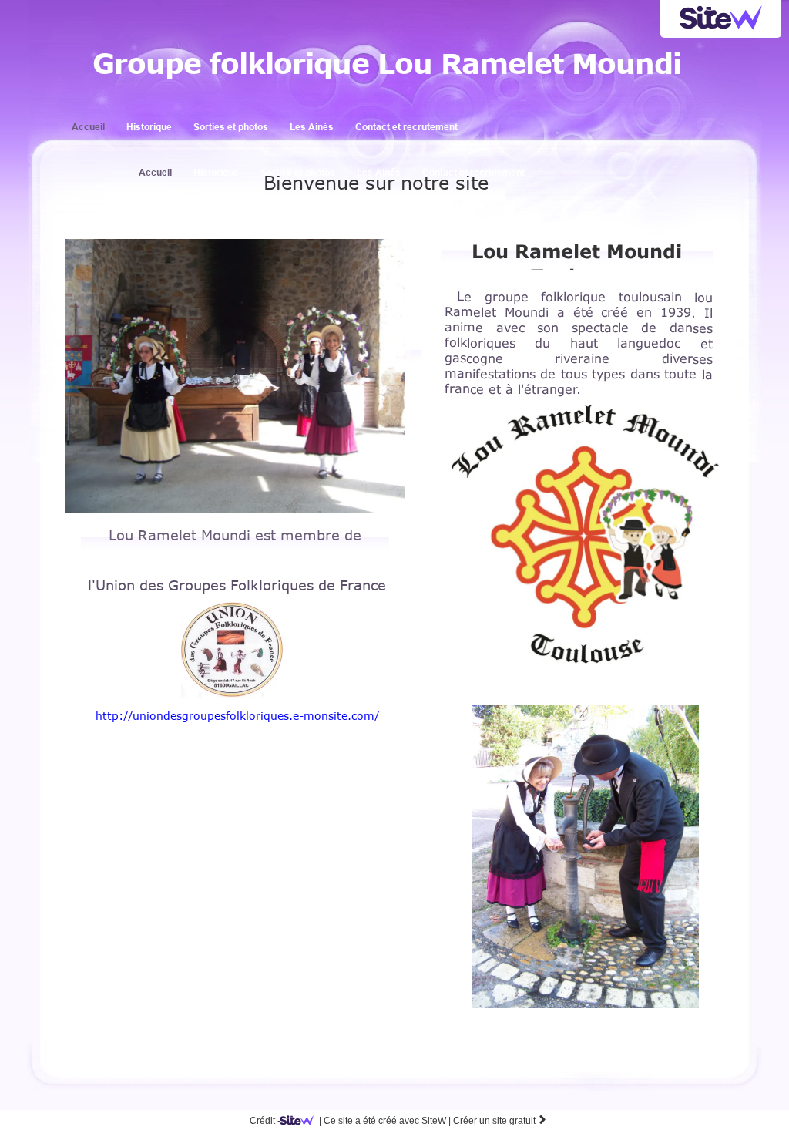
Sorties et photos (230, 127)
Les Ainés (312, 127)
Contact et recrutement (406, 127)
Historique (149, 127)
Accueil (88, 127)
